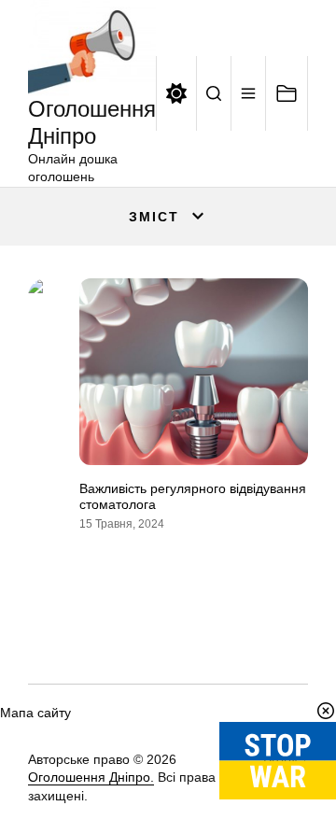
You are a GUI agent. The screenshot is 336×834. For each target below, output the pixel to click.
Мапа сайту (35, 712)
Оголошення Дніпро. (91, 777)
